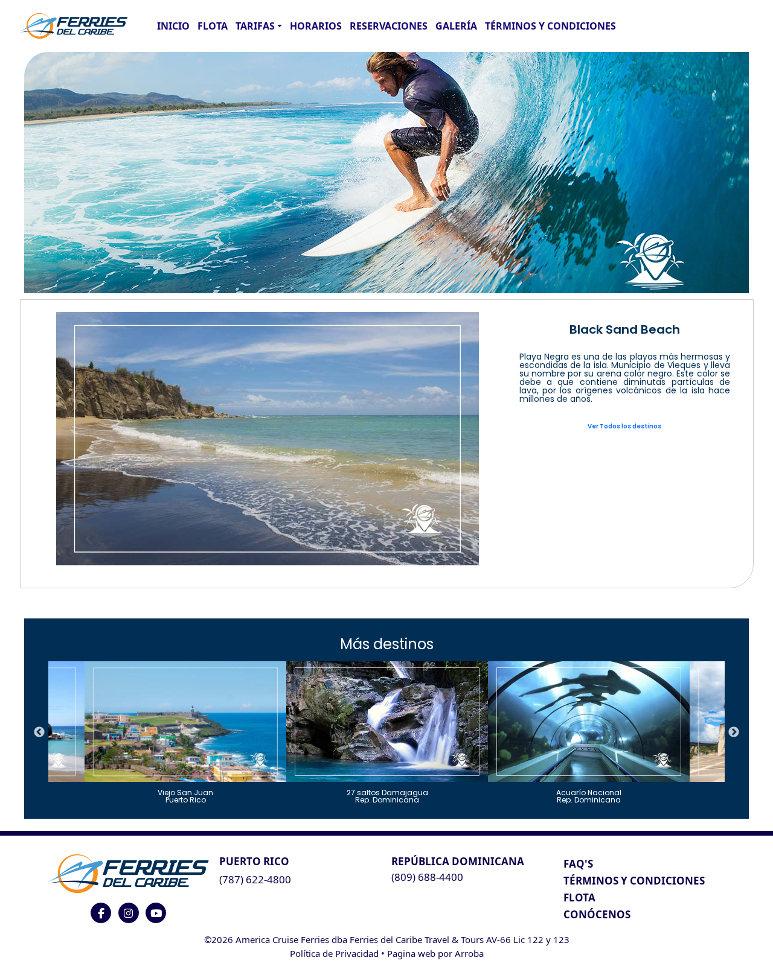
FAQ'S (578, 864)
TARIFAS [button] (255, 26)
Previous (39, 732)
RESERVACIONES (389, 26)
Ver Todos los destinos (624, 426)
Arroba (469, 953)
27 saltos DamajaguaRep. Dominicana (387, 795)
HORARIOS (316, 26)
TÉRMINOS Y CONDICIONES (634, 881)
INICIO (173, 26)
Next (734, 732)
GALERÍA (456, 26)
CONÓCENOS (596, 914)
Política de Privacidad (334, 953)
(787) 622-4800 (255, 879)
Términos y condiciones (550, 26)
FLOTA (212, 26)
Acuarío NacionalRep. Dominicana (588, 795)
